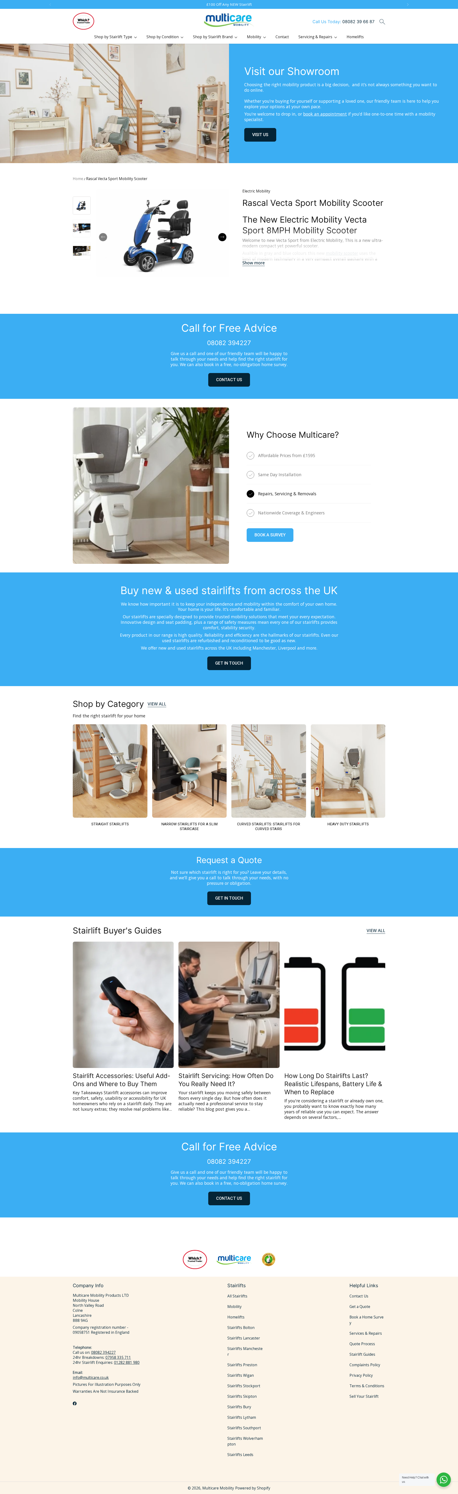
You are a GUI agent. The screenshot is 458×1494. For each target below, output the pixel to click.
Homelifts (236, 1317)
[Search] (382, 22)
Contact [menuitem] (282, 36)
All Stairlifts (237, 1296)
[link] (110, 777)
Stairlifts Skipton (242, 1396)
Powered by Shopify (252, 1488)
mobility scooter (342, 253)
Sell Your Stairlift (364, 1396)
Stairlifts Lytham (241, 1417)
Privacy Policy (361, 1375)
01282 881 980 (127, 1362)
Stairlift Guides (362, 1354)
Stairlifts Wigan (240, 1375)
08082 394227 (103, 1352)
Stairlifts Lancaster (243, 1338)
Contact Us (229, 379)
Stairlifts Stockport (243, 1385)
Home (78, 178)
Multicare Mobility (218, 1488)
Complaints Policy (364, 1364)
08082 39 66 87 (343, 21)
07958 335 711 (118, 1357)
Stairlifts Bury (239, 1406)
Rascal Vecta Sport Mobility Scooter (116, 178)
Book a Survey (270, 535)
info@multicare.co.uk (91, 1377)
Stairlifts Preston (242, 1364)
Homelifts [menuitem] (355, 36)
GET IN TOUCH (229, 663)
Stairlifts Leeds (240, 1454)
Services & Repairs (365, 1333)
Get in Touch (229, 898)
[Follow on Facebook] (75, 1403)
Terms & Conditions (366, 1385)
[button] (49, 4)
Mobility (234, 1306)
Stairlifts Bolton (241, 1327)
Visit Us (260, 134)
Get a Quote (359, 1306)
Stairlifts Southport (244, 1427)
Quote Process (362, 1343)
